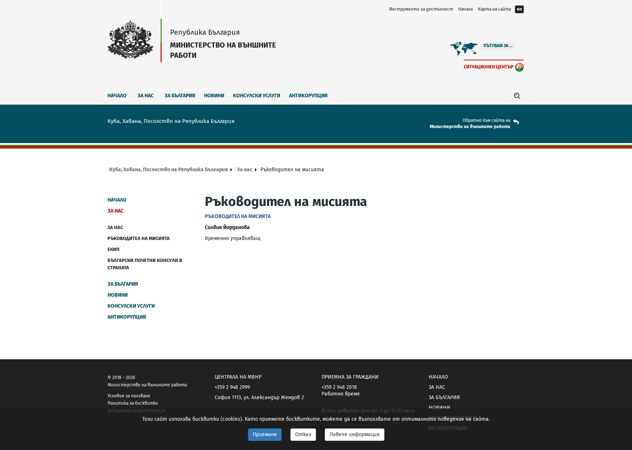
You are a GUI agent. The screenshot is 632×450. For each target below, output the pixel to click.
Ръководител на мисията (139, 238)
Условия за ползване (129, 395)
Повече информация (355, 434)
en (519, 9)
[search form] (517, 95)
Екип (114, 249)
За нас (146, 96)
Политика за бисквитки (133, 403)
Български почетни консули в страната (145, 264)
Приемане (265, 434)
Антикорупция (308, 96)
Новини (214, 96)
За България (180, 96)
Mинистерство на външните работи (470, 126)
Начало (465, 9)
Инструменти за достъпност (421, 9)
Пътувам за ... (498, 45)
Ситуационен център (489, 67)
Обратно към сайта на (486, 120)
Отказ (303, 434)
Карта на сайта (494, 9)
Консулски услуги (256, 96)
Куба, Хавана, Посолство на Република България (168, 169)
